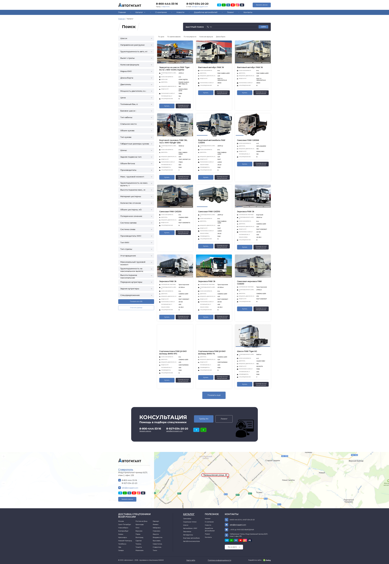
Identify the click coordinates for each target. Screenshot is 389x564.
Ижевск (155, 524)
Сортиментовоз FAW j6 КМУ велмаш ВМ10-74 (212, 352)
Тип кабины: (126, 117)
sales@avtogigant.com (200, 6)
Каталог (139, 12)
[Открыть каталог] (145, 12)
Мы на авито (232, 547)
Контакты (248, 12)
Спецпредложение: (130, 295)
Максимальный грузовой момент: (132, 263)
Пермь (138, 534)
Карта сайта (190, 560)
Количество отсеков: (130, 203)
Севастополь (157, 544)
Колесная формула (206, 37)
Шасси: (123, 38)
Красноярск (122, 537)
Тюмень (138, 544)
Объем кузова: (127, 130)
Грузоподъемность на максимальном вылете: (131, 269)
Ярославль (156, 541)
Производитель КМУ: (130, 236)
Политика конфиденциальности (219, 560)
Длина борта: (126, 78)
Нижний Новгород (125, 541)
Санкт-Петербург (124, 524)
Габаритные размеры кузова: (134, 144)
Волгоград (139, 537)
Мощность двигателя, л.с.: (133, 91)
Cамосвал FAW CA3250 (170, 211)
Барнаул (156, 521)
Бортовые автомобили (191, 538)
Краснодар (140, 524)
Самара (121, 550)
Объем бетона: (127, 163)
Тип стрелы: (126, 249)
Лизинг (230, 12)
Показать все (136, 301)
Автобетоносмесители (191, 541)
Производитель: (128, 170)
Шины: (123, 150)
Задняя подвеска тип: (131, 157)
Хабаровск (157, 528)
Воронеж (139, 531)
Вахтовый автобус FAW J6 (211, 67)
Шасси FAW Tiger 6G (247, 351)
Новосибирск (123, 528)
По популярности (190, 37)
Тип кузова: (125, 137)
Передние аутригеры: (131, 282)
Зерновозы (187, 531)
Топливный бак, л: (129, 104)
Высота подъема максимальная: (128, 276)
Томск (155, 550)
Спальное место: (128, 124)
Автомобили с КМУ (190, 528)
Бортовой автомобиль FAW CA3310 (211, 141)
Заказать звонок (262, 5)
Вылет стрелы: (127, 58)
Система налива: (128, 223)
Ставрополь (165, 6)
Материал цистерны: (130, 196)
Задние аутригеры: (129, 289)
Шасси (185, 525)
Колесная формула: (129, 65)
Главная (122, 12)
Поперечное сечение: (131, 216)
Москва (121, 521)
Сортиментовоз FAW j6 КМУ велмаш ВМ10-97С (173, 352)
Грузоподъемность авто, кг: (134, 51)
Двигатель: (125, 84)
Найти (263, 27)
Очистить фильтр (136, 308)
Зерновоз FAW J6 (206, 281)
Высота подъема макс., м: (132, 190)
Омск (137, 528)
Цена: (123, 98)
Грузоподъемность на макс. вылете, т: (134, 184)
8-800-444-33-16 (167, 3)
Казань (120, 534)
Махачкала (139, 550)
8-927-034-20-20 (197, 3)
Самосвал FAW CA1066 (248, 140)
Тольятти (139, 547)
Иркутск (156, 534)
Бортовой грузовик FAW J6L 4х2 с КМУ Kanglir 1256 (173, 141)
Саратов (139, 541)
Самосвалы (187, 519)
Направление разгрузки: (132, 45)
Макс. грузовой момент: (132, 177)
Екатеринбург (123, 531)
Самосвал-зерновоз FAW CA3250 (249, 282)
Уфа (119, 547)
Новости (180, 12)
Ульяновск (156, 531)
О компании (161, 12)
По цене (161, 37)
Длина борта (220, 37)
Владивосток (157, 537)
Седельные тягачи (189, 522)
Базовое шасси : (128, 111)
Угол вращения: (128, 256)
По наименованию (174, 37)
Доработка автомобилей (205, 12)
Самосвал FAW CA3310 (209, 211)
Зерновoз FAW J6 (245, 211)
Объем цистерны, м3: (131, 210)
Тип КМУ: (124, 242)
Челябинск (122, 544)
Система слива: (127, 229)
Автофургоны (188, 535)
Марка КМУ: (126, 71)
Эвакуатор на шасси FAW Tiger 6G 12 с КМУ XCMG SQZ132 (174, 68)
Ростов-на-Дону (141, 521)
